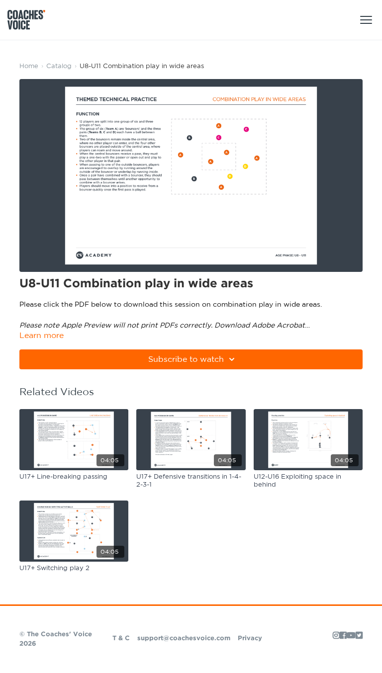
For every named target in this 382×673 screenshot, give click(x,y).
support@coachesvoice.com (183, 638)
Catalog (59, 66)
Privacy (250, 638)
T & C (121, 638)
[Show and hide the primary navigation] (366, 19)
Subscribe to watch (186, 359)
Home (28, 66)
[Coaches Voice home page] (30, 20)
